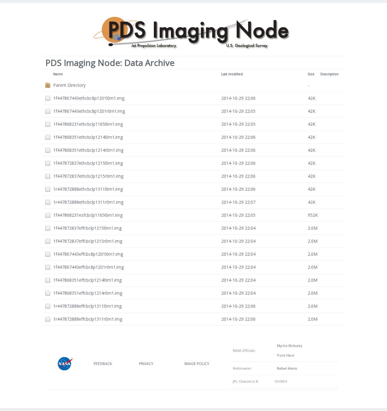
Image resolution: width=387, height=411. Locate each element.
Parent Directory (69, 85)
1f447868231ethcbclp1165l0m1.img (88, 124)
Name (58, 74)
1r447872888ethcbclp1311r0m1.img (88, 202)
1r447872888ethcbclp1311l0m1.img (88, 189)
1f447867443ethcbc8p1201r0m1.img (89, 111)
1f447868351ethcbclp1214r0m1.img (88, 150)
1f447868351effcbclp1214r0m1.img (87, 293)
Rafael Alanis (286, 368)
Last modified (232, 74)
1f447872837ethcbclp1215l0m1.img (88, 163)
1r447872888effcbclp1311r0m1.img (87, 319)
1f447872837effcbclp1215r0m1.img (87, 241)
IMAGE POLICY (196, 363)
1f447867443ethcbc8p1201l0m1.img (88, 98)
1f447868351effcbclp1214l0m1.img (87, 280)
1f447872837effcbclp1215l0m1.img (87, 228)
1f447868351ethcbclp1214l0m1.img (88, 137)
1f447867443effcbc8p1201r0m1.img (88, 267)
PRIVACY (146, 363)
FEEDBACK (103, 363)
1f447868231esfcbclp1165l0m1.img (87, 215)
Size (311, 74)
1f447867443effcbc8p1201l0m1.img (88, 254)
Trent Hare (284, 355)
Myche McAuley (288, 346)
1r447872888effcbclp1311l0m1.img (87, 306)
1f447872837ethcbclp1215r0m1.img (88, 176)
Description (329, 74)
